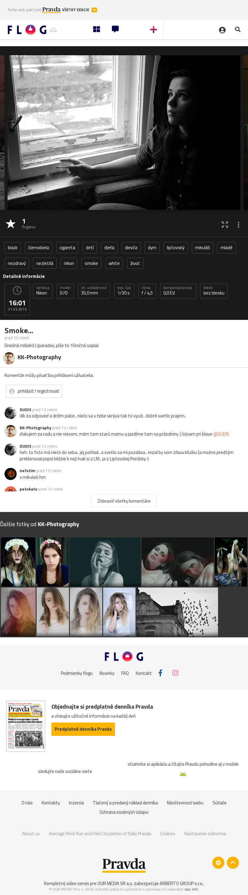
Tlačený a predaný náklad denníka (125, 803)
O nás (27, 803)
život (135, 263)
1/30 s (124, 290)
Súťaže (220, 803)
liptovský (175, 247)
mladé (226, 247)
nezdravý (17, 263)
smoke (91, 263)
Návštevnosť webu (185, 803)
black (13, 247)
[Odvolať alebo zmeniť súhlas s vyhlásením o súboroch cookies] (218, 863)
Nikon (42, 290)
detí (90, 247)
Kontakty (51, 803)
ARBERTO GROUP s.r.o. (181, 883)
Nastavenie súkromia (205, 833)
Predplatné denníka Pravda (83, 729)
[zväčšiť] (225, 224)
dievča (131, 247)
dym (152, 247)
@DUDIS (221, 433)
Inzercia (76, 803)
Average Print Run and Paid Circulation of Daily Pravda (100, 833)
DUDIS (25, 410)
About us (31, 833)
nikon (69, 263)
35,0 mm (94, 290)
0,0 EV (178, 290)
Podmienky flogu (77, 672)
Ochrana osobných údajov (124, 812)
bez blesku (214, 290)
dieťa (109, 247)
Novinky (107, 672)
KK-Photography (35, 428)
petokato (29, 489)
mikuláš (202, 247)
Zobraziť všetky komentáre (124, 500)
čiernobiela (38, 247)
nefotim (27, 471)
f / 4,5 (147, 290)
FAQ (125, 672)
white (114, 263)
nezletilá (44, 263)
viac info (191, 889)
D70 (65, 290)
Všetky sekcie (76, 10)
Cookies (167, 833)
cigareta (67, 247)
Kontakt (144, 672)
